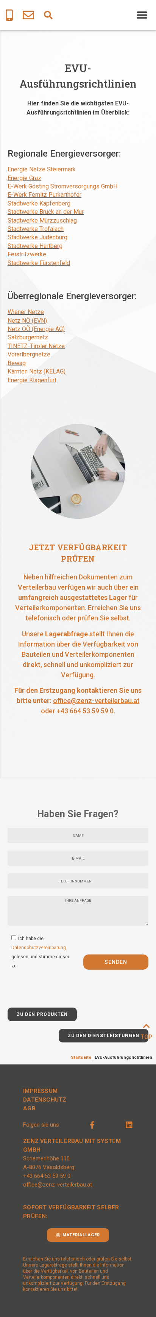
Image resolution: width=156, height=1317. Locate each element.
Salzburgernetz (28, 337)
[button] (48, 15)
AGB (29, 1108)
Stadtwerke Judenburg (37, 237)
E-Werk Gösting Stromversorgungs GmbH (62, 186)
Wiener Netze (26, 312)
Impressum (40, 1091)
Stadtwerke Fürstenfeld (39, 263)
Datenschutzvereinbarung (38, 947)
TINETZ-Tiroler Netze (36, 346)
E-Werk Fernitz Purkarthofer (44, 194)
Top (146, 1037)
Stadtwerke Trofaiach (36, 228)
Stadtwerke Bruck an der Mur (46, 211)
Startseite (81, 1057)
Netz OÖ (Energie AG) (36, 329)
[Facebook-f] (92, 1125)
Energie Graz (24, 178)
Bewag (17, 363)
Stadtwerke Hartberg (35, 246)
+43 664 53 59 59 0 (85, 711)
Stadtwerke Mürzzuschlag (42, 220)
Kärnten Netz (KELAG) (37, 371)
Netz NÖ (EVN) (27, 320)
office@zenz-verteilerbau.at (96, 701)
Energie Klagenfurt (32, 380)
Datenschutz (44, 1099)
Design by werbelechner (122, 1305)
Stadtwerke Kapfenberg (39, 203)
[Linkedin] (129, 1125)
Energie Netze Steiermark (42, 169)
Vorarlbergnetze (29, 354)
